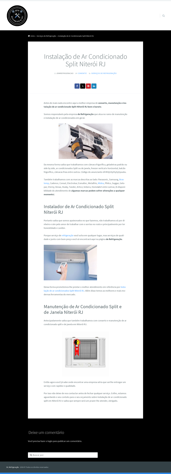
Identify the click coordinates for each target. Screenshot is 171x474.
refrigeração (68, 235)
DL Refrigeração (12, 467)
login (50, 441)
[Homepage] (17, 16)
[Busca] (161, 13)
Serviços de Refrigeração (104, 73)
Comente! (82, 73)
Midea (101, 183)
